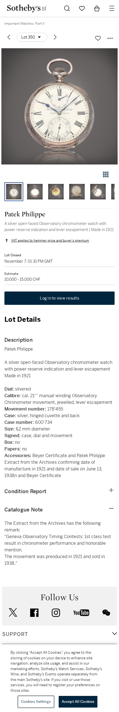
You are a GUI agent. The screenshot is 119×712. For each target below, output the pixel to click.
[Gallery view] (105, 174)
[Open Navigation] (112, 8)
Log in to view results (59, 298)
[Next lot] (55, 37)
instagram (56, 613)
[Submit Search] (67, 8)
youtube (81, 612)
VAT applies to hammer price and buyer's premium (50, 240)
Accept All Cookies (78, 701)
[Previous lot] (8, 37)
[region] (59, 678)
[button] (59, 106)
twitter (13, 612)
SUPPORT (15, 634)
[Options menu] (110, 38)
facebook (34, 613)
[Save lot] (98, 38)
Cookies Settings (36, 701)
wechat (106, 613)
